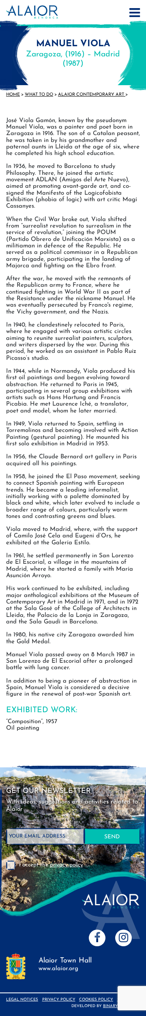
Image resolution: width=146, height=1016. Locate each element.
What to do (39, 94)
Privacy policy (58, 999)
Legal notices (22, 999)
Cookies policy (96, 999)
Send (112, 837)
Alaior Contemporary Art (91, 94)
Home (13, 94)
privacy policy (66, 865)
